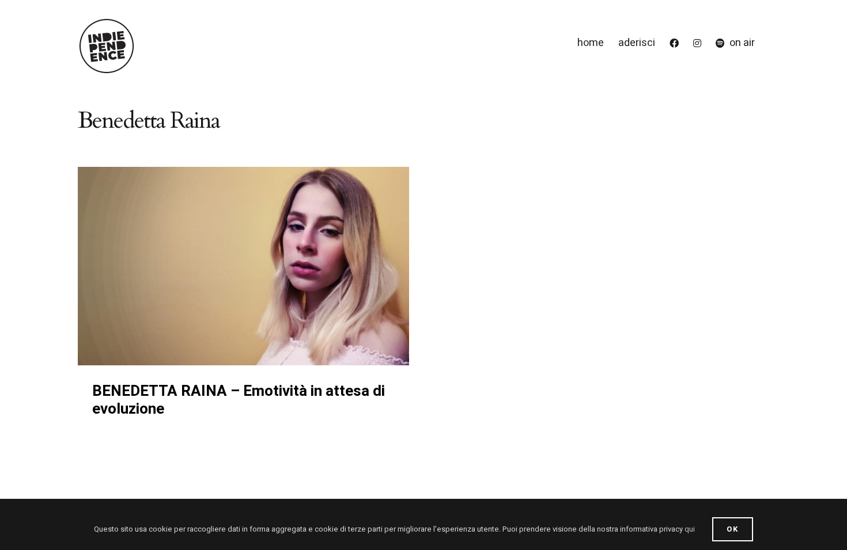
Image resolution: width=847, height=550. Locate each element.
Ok (733, 529)
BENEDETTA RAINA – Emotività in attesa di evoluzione (238, 400)
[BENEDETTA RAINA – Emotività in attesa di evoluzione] (243, 266)
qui (690, 529)
